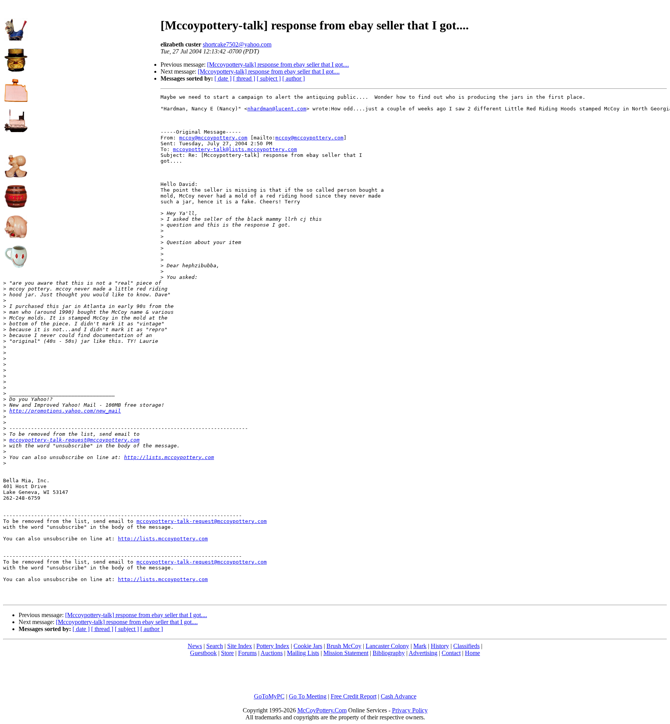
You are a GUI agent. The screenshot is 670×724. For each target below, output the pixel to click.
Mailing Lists (303, 653)
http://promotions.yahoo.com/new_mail (65, 411)
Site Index (239, 646)
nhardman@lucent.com (276, 109)
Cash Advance (398, 696)
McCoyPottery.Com (322, 710)
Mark (420, 646)
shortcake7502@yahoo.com (237, 44)
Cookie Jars (308, 646)
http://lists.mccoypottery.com (169, 457)
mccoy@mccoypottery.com (213, 138)
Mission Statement (345, 653)
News (195, 646)
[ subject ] (269, 78)
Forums (247, 653)
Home (472, 653)
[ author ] (293, 78)
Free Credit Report (353, 696)
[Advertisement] (94, 58)
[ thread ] (244, 78)
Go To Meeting (307, 696)
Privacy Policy (410, 710)
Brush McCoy (343, 646)
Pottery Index (272, 646)
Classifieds (466, 646)
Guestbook (203, 653)
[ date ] (222, 78)
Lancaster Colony (387, 646)
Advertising (423, 653)
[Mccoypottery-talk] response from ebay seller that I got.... (278, 64)
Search (214, 646)
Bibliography (389, 653)
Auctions (272, 653)
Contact (451, 653)
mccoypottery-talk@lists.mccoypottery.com (235, 149)
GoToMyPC (269, 696)
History (440, 646)
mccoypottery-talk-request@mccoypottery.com (74, 440)
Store (227, 653)
